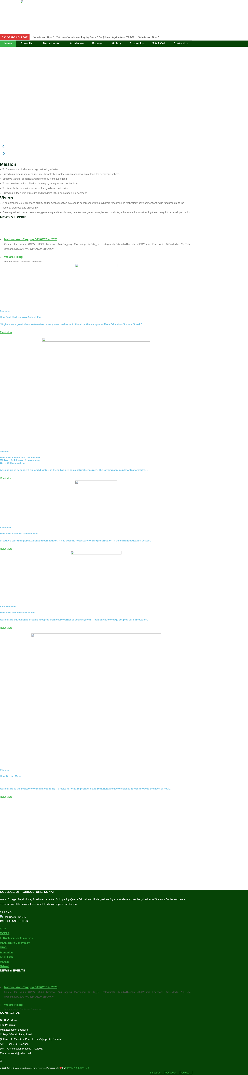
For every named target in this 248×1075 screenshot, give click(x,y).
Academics (137, 43)
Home (8, 43)
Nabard (4, 966)
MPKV (3, 947)
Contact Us (181, 43)
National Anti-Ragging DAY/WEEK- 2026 (30, 235)
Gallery (116, 43)
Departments (51, 43)
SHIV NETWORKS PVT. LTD (77, 1068)
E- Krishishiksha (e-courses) (16, 938)
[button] (27, 44)
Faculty (97, 43)
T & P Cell (159, 43)
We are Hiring (13, 253)
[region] (96, 104)
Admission (77, 43)
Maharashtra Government (15, 942)
